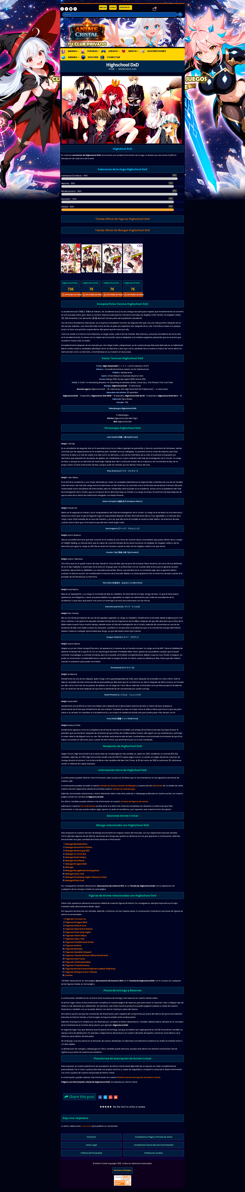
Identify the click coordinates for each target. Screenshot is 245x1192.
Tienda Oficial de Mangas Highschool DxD (122, 230)
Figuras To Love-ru (75, 918)
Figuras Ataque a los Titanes (81, 972)
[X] (66, 9)
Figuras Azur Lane (75, 958)
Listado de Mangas (127, 785)
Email (116, 1097)
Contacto (91, 1137)
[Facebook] (62, 9)
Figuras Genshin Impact (78, 952)
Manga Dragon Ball (76, 863)
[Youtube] (71, 9)
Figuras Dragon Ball (76, 922)
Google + (110, 1097)
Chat (113, 7)
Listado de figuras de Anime (134, 801)
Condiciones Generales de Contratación (154, 1145)
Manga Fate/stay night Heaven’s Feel (85, 877)
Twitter (105, 1097)
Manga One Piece (74, 860)
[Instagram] (75, 9)
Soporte (125, 7)
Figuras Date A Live (75, 925)
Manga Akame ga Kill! (77, 850)
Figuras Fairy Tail (74, 938)
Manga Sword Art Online (78, 847)
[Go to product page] (71, 258)
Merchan (157, 785)
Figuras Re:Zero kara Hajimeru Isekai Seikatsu (90, 968)
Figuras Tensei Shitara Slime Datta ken (86, 955)
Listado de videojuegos (124, 789)
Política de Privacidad (91, 1153)
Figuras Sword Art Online (78, 928)
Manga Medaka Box (76, 844)
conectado (86, 1126)
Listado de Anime (108, 785)
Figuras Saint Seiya (75, 935)
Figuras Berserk (73, 948)
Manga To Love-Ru (75, 853)
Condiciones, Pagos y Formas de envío (153, 1137)
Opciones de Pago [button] (73, 295)
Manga (69, 867)
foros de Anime (87, 806)
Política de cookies (153, 1153)
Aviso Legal (91, 1145)
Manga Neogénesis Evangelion (82, 870)
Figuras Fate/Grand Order (79, 942)
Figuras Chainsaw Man (77, 962)
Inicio (103, 7)
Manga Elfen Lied (74, 880)
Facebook (100, 1097)
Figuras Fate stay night (78, 932)
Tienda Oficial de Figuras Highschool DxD (122, 219)
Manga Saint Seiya (75, 857)
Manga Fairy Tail (74, 873)
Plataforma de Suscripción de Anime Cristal (138, 1077)
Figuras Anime (73, 945)
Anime (68, 975)
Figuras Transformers (77, 965)
